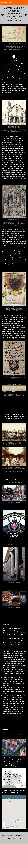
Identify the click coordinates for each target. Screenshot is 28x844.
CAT (19, 2)
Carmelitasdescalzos (14, 59)
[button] (25, 2)
